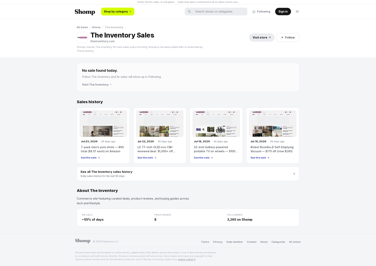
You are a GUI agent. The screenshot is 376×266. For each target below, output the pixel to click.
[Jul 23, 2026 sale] (103, 135)
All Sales (82, 27)
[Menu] (297, 11)
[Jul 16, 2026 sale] (273, 135)
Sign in (283, 11)
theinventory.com (102, 41)
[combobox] (218, 11)
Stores (96, 27)
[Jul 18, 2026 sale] (216, 135)
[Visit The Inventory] (82, 37)
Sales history (90, 102)
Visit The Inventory (95, 84)
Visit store (260, 37)
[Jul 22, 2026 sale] (160, 135)
